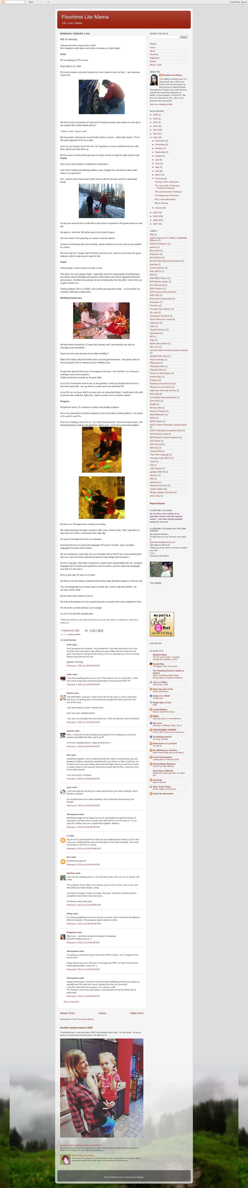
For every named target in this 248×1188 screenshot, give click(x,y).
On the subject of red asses (164, 789)
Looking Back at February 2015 (166, 759)
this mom (157, 723)
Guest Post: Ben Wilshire (163, 766)
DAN (152, 275)
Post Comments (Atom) (83, 1019)
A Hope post (158, 698)
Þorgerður (71, 932)
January (159, 208)
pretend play (155, 377)
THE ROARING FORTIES (164, 730)
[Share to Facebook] (99, 630)
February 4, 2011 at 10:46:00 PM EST (84, 924)
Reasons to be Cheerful (160, 387)
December (160, 141)
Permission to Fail (160, 684)
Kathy (69, 914)
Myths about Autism (159, 343)
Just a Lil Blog (160, 682)
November (160, 144)
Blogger (140, 1177)
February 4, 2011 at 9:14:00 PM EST (83, 865)
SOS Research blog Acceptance (164, 437)
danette (70, 731)
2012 (155, 134)
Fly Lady (154, 312)
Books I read (155, 65)
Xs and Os (157, 746)
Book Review (156, 257)
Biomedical (155, 251)
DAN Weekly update (159, 282)
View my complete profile (161, 104)
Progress (154, 380)
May (157, 167)
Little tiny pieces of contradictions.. (167, 718)
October (159, 148)
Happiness (154, 58)
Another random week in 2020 (76, 1027)
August (158, 156)
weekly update (74, 634)
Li (68, 836)
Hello (155, 705)
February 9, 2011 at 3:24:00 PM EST (83, 996)
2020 (155, 115)
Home (102, 1013)
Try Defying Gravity (162, 737)
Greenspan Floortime (159, 316)
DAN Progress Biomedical (161, 292)
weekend (154, 482)
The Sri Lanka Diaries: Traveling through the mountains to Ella (166, 658)
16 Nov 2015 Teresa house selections (168, 732)
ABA (152, 234)
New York (154, 347)
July (157, 160)
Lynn (69, 787)
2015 (155, 122)
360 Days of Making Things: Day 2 (167, 725)
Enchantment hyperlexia (161, 299)
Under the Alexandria (163, 794)
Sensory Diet (155, 408)
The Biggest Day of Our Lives (165, 666)
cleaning (153, 264)
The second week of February (168, 192)
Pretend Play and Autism (83, 1155)
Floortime (154, 54)
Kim (68, 755)
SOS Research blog (159, 434)
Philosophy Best (157, 366)
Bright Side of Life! (162, 703)
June (157, 163)
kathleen (71, 873)
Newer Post (67, 1013)
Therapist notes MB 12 (160, 458)
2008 (155, 220)
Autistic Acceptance (158, 244)
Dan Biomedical (157, 285)
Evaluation (154, 302)
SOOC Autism (156, 421)
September (160, 152)
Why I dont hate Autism (165, 199)
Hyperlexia (154, 333)
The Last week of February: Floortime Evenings (167, 187)
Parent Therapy (157, 360)
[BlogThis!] (93, 630)
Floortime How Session (160, 309)
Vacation (154, 475)
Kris (69, 857)
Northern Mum (160, 655)
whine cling (155, 496)
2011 (155, 137)
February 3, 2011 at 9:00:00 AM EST (83, 779)
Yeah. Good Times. (162, 787)
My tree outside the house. (164, 712)
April (157, 171)
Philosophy (155, 363)
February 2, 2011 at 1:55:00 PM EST (83, 666)
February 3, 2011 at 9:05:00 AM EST (83, 805)
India (152, 340)
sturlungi (157, 780)
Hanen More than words (161, 319)
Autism (153, 61)
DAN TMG (154, 295)
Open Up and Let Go (163, 689)
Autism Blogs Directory (164, 764)
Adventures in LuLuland (165, 743)
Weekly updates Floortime (162, 492)
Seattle (153, 404)
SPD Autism (155, 441)
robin (69, 674)
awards (153, 247)
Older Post (136, 1013)
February (159, 178)
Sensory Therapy (157, 411)
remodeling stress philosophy (163, 397)
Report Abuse (157, 503)
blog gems (154, 254)
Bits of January (161, 203)
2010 (155, 212)
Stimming (154, 448)
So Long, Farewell (160, 739)
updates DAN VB (157, 472)
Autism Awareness (160, 691)
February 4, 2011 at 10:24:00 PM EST (84, 905)
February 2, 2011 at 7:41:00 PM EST (83, 722)
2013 (155, 130)
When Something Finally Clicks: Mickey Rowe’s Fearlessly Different (167, 676)
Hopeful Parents (157, 330)
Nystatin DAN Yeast (158, 356)
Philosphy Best (156, 370)
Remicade (154, 394)
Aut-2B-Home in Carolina (165, 750)
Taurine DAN (155, 451)
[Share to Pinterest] (102, 630)
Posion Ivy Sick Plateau (160, 373)
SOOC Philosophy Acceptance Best (166, 430)
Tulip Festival (156, 468)
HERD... (156, 716)
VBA (152, 479)
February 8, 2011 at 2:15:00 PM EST (83, 969)
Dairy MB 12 (155, 271)
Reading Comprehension (161, 384)
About (152, 51)
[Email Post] (86, 630)
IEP (151, 337)
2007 (155, 224)
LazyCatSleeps (160, 709)
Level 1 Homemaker (162, 757)
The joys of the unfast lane (167, 182)
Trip (151, 465)
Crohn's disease (157, 268)
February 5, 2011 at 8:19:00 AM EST (83, 942)
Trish (69, 645)
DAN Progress (156, 288)
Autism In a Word (161, 696)
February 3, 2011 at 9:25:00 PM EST (83, 827)
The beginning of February (167, 195)
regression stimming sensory (163, 390)
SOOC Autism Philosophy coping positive (168, 425)
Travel (152, 461)
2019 (155, 119)
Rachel (70, 693)
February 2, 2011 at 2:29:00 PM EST (83, 684)
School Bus (155, 401)
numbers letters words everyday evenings (169, 350)
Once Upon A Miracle (163, 771)
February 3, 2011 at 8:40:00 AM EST (83, 746)
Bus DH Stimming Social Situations (165, 261)
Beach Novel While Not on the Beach (168, 753)
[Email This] (91, 630)
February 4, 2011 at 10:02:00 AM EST (84, 848)
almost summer (159, 782)
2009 (155, 216)
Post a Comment (71, 1002)
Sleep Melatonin (157, 415)
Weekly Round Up (158, 485)
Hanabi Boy (158, 664)
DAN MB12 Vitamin (158, 278)
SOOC (153, 418)
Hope (152, 326)
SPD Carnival (156, 444)
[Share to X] (96, 630)
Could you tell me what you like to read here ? (81, 1145)
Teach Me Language (159, 455)
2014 (155, 126)
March (158, 175)
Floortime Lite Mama (85, 17)
